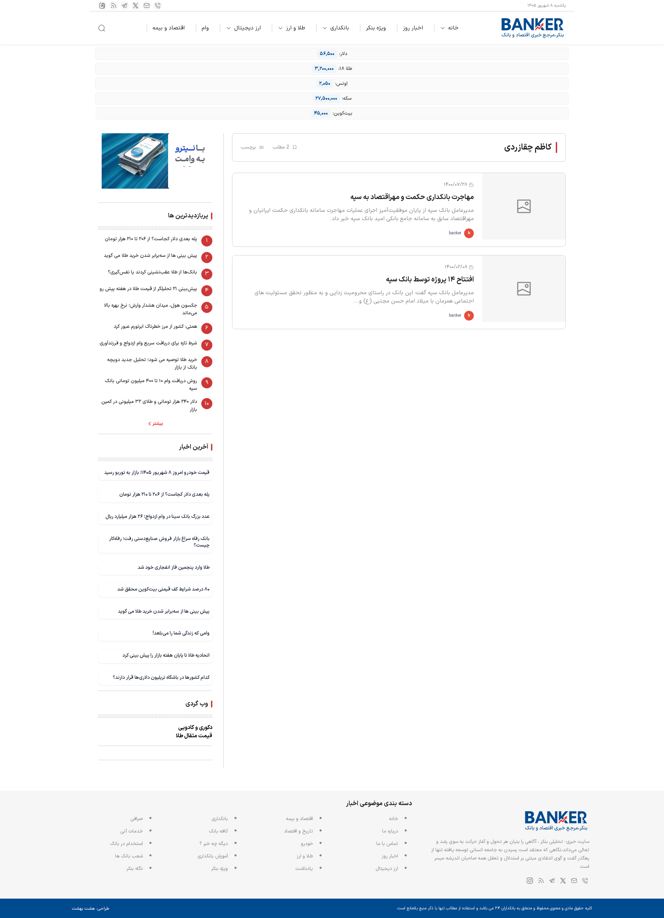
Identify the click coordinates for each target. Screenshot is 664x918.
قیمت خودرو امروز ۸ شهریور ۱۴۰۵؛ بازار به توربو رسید (157, 472)
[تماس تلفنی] (158, 5)
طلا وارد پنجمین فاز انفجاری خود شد (174, 567)
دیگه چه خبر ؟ (214, 843)
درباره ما (390, 831)
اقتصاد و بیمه (169, 28)
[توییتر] (135, 5)
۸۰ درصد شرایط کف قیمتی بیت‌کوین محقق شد (163, 589)
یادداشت (304, 868)
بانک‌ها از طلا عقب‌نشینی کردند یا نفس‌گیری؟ (152, 272)
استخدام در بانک (126, 843)
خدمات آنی (131, 831)
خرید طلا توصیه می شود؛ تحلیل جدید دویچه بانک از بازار (152, 363)
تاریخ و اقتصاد (298, 831)
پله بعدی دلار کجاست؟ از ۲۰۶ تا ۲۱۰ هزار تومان (151, 239)
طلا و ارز (295, 28)
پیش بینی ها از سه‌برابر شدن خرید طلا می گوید (150, 255)
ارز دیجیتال (247, 28)
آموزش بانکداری (212, 856)
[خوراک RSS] (113, 5)
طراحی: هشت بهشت (90, 908)
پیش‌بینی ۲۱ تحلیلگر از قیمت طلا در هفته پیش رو (148, 288)
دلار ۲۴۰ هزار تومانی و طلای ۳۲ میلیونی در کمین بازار (149, 405)
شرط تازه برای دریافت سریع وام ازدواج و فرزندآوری (148, 343)
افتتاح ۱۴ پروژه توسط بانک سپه (430, 279)
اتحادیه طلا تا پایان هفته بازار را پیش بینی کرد (166, 655)
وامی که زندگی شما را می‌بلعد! (181, 633)
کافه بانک (218, 831)
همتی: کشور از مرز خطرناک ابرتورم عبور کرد (155, 326)
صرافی (136, 818)
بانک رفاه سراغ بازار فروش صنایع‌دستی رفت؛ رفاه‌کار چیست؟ (159, 542)
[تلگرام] (124, 5)
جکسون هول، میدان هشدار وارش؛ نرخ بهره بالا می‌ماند (150, 309)
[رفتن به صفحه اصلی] (533, 28)
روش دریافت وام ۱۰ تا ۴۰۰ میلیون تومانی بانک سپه (151, 384)
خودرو (307, 843)
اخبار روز (413, 28)
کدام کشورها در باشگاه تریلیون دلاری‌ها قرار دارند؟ (161, 677)
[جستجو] (101, 28)
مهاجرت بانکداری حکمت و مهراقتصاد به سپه (412, 197)
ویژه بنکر (376, 28)
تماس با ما (387, 843)
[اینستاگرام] (102, 5)
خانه (453, 28)
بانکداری (339, 28)
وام (205, 28)
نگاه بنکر (135, 868)
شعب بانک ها (129, 856)
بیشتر (158, 423)
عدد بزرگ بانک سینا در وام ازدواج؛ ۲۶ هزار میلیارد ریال (157, 516)
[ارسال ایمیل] (146, 5)
